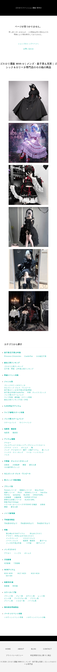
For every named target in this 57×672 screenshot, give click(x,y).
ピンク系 (7, 598)
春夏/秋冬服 (8, 582)
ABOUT (21, 649)
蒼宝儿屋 (32, 465)
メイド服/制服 (9, 513)
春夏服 (6, 586)
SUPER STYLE (30, 497)
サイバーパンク (25, 422)
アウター (7, 443)
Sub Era (43, 492)
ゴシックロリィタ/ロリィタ (14, 385)
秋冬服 (15, 586)
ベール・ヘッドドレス (35, 452)
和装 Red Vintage (11, 502)
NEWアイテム (9, 570)
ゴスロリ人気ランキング (13, 366)
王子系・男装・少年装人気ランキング (19, 369)
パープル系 (32, 601)
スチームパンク (10, 422)
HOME (8, 649)
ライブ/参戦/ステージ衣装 (14, 412)
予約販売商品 (9, 520)
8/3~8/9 (8, 576)
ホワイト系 (30, 596)
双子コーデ (40, 543)
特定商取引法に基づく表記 (40, 655)
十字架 (28, 543)
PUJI (20, 492)
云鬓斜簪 (17, 497)
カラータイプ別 (10, 592)
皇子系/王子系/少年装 (12, 352)
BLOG (33, 649)
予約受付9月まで (10, 523)
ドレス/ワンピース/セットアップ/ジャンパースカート (24, 445)
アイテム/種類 (9, 439)
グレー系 (19, 596)
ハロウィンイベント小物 (35, 617)
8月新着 (7, 563)
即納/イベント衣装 (11, 375)
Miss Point (39, 490)
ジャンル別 (8, 381)
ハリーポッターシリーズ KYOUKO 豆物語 (20, 504)
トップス (17, 553)
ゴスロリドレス (29, 538)
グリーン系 (8, 601)
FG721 (7, 495)
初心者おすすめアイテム (14, 533)
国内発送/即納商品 (11, 607)
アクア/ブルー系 (20, 598)
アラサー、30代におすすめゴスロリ (19, 536)
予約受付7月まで (43, 523)
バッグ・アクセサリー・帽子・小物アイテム (21, 450)
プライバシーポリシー (14, 655)
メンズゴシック (11, 538)
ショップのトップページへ (28, 44)
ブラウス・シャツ (11, 447)
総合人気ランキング (12, 363)
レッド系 (41, 596)
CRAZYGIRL (38, 495)
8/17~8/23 (21, 573)
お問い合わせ (28, 49)
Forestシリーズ (10, 490)
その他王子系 (41, 356)
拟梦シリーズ (9, 492)
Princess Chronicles (12, 356)
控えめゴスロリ (35, 533)
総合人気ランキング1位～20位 (16, 400)
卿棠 (24, 465)
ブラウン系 (34, 598)
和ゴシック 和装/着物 (12, 480)
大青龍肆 (16, 465)
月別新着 (7, 560)
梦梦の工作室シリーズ (12, 500)
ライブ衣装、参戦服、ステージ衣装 (18, 397)
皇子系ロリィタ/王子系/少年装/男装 (18, 390)
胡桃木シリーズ (26, 490)
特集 (6, 530)
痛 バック (45, 450)
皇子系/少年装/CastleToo (14, 392)
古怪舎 (6, 465)
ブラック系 (8, 596)
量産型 (15, 433)
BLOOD (27, 495)
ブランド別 (8, 486)
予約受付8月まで (27, 523)
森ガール (42, 541)
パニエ (6, 455)
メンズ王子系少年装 (12, 543)
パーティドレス (11, 541)
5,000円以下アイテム (12, 406)
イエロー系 (20, 601)
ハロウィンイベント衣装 (13, 617)
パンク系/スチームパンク (14, 395)
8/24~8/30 (8, 573)
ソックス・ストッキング (13, 452)
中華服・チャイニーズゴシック (16, 461)
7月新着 (17, 563)
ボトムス (24, 447)
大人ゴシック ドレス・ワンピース (17, 388)
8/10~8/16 (34, 573)
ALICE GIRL (30, 500)
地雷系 (6, 433)
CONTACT (47, 649)
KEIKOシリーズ (31, 492)
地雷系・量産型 (10, 429)
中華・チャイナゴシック (36, 392)
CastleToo (28, 356)
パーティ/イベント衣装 (13, 614)
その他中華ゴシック (12, 467)
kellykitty (16, 495)
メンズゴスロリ (10, 549)
